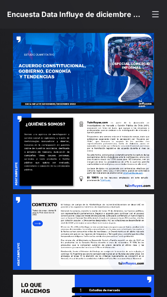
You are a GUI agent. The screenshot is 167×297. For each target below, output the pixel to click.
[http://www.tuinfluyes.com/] (110, 187)
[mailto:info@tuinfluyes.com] (139, 179)
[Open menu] (155, 14)
